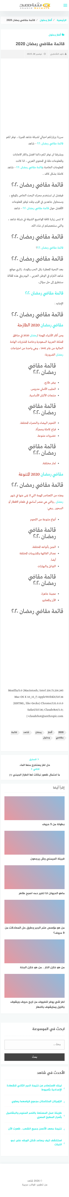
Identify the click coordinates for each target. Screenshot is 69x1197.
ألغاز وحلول (55, 35)
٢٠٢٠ (39, 143)
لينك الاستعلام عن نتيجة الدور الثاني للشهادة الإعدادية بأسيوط (34, 1088)
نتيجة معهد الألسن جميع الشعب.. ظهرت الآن (35, 1129)
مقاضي (53, 143)
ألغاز (50, 732)
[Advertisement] (34, 653)
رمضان (45, 143)
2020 (60, 732)
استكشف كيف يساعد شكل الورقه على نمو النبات (36, 1143)
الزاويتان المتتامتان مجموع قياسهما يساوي (37, 1102)
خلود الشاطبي (57, 54)
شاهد (26, 732)
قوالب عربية (29, 1185)
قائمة (60, 143)
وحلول (46, 738)
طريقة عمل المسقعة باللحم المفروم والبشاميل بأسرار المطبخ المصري (34, 1115)
